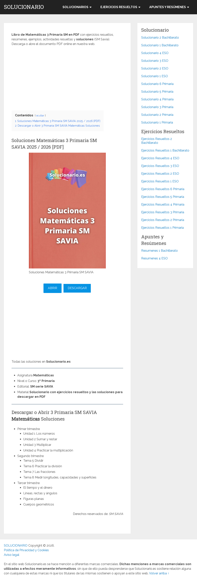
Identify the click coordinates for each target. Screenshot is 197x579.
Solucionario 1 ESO (154, 76)
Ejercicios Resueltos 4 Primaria (162, 204)
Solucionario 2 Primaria (157, 115)
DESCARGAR (77, 288)
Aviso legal (11, 555)
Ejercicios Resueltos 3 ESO (160, 166)
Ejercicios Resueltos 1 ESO (160, 181)
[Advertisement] (67, 77)
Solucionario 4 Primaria (157, 99)
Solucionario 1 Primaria (157, 122)
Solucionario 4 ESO (155, 53)
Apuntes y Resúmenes (167, 7)
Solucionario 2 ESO (154, 68)
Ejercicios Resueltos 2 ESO (160, 173)
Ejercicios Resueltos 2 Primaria (162, 220)
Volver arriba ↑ (159, 573)
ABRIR (52, 288)
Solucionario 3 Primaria (157, 107)
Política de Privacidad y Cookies (26, 550)
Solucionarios (75, 7)
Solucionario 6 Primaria (157, 84)
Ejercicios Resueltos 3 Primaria (162, 212)
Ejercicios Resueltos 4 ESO (160, 158)
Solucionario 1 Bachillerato (160, 45)
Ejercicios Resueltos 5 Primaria (162, 197)
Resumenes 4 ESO (154, 258)
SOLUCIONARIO (24, 7)
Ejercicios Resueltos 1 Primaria (162, 227)
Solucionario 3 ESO (154, 61)
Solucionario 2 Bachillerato (160, 37)
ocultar (40, 115)
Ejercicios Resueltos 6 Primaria (162, 189)
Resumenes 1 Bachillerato (159, 250)
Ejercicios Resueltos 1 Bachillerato (165, 150)
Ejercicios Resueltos (118, 7)
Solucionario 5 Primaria (157, 91)
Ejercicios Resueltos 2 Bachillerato (156, 141)
